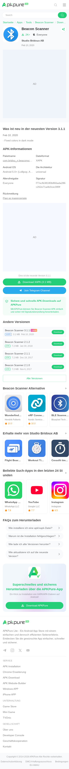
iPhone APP (9, 694)
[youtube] (28, 650)
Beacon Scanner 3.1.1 (17, 330)
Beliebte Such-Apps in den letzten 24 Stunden (33, 473)
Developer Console (13, 735)
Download (58, 332)
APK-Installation (12, 666)
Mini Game (9, 712)
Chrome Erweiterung (14, 672)
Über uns (8, 729)
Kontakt (7, 746)
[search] (62, 15)
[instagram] (12, 650)
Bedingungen (61, 761)
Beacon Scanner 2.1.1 (17, 353)
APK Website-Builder (14, 683)
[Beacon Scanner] (11, 36)
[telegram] (4, 650)
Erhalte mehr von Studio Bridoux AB (30, 433)
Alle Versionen (34, 378)
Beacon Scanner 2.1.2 (17, 342)
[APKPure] (15, 5)
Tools (29, 22)
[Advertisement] (34, 84)
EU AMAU (34, 765)
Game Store (9, 706)
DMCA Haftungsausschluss (38, 761)
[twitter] (20, 650)
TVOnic (7, 717)
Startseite (8, 22)
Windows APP (10, 688)
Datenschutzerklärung (11, 761)
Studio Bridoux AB (33, 40)
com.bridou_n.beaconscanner (19, 160)
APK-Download (11, 677)
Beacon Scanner (44, 22)
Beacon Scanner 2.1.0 (17, 365)
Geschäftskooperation (15, 740)
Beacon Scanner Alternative (24, 388)
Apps (19, 22)
